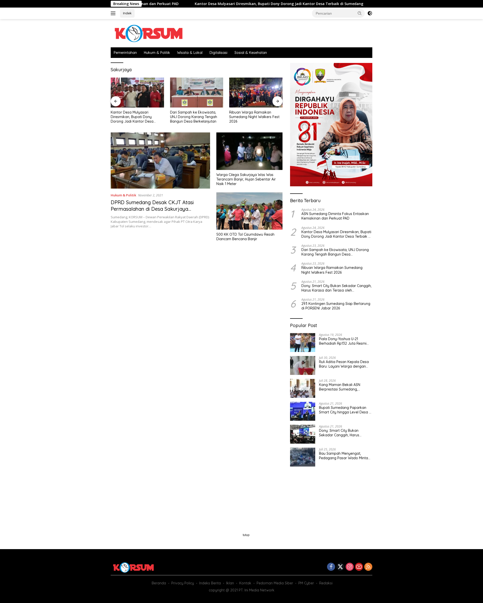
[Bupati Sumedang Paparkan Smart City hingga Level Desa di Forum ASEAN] (302, 411)
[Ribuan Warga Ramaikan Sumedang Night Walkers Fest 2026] (196, 93)
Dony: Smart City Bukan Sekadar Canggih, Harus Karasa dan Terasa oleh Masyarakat (249, 117)
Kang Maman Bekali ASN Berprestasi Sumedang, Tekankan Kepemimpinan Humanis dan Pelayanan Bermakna (340, 387)
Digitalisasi (218, 52)
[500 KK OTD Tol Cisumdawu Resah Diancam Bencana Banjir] (249, 211)
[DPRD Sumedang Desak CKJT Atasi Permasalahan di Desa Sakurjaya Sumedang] (160, 160)
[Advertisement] (197, 289)
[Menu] (114, 13)
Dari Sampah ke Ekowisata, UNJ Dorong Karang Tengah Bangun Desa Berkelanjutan (134, 117)
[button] (360, 13)
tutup (246, 535)
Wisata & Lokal (190, 52)
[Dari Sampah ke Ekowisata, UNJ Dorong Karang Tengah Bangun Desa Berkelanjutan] (137, 93)
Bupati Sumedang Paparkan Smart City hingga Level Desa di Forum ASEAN (345, 409)
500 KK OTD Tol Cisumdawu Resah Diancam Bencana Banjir (245, 236)
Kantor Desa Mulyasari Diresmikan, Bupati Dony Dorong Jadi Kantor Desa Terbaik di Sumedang (253, 4)
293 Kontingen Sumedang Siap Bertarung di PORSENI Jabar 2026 (335, 305)
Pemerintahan (125, 52)
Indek (127, 13)
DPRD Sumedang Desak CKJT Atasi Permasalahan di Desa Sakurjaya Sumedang (152, 209)
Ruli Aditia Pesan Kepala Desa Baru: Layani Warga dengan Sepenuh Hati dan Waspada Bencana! (344, 364)
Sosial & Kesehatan (250, 52)
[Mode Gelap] (369, 13)
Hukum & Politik (157, 52)
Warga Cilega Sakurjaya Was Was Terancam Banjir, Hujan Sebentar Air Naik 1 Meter (246, 179)
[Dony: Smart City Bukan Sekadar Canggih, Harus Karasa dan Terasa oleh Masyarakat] (256, 93)
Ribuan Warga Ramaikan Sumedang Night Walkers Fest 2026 (195, 117)
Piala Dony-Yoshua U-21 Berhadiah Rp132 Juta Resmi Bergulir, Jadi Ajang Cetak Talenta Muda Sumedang (343, 341)
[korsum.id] (148, 32)
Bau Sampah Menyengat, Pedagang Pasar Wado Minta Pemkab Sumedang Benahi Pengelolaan (343, 455)
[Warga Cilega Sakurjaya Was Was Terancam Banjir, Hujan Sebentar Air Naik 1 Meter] (249, 151)
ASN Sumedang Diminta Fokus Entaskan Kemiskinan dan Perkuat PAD (335, 216)
